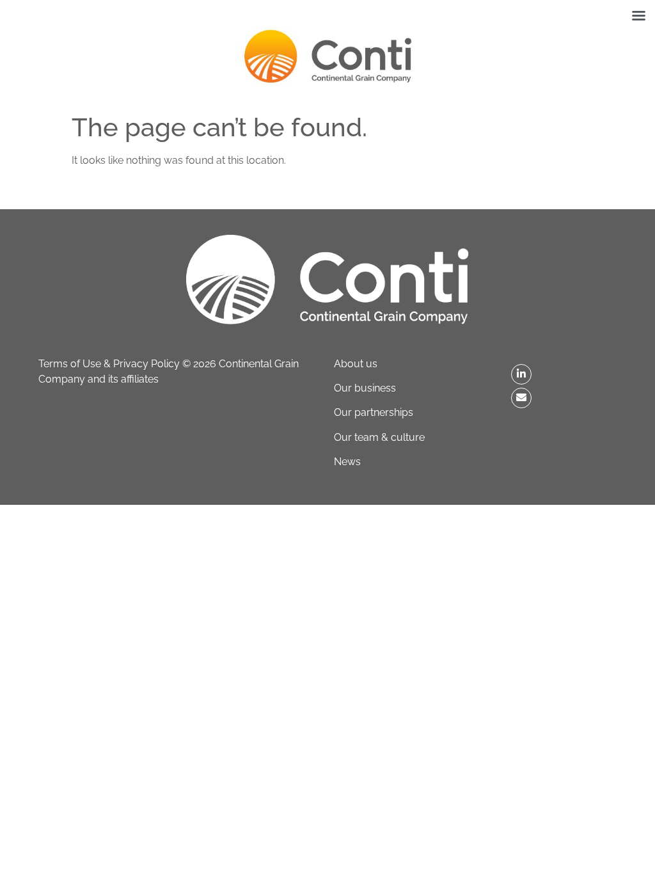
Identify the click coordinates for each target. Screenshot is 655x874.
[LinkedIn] (521, 374)
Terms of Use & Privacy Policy (109, 364)
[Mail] (521, 398)
